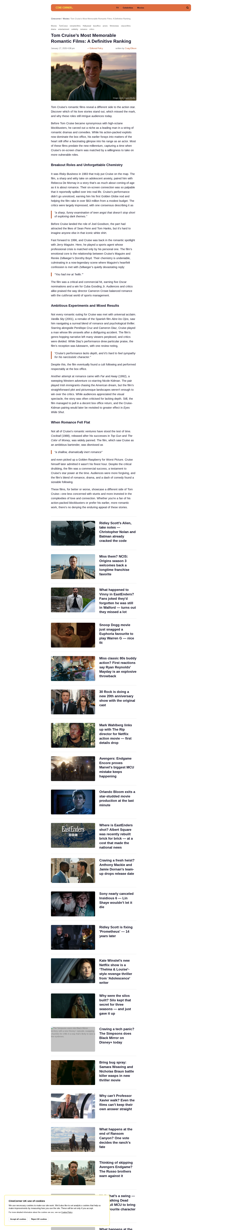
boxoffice (97, 26)
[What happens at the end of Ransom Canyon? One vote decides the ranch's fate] (93, 1139)
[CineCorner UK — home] (64, 7)
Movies (140, 8)
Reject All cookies (39, 1219)
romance (83, 29)
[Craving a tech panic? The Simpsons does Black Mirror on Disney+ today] (93, 1039)
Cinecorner (56, 19)
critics (91, 29)
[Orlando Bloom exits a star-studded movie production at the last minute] (93, 802)
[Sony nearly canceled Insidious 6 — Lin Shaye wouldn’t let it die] (93, 903)
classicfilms (126, 26)
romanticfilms (75, 26)
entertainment (63, 29)
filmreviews (114, 26)
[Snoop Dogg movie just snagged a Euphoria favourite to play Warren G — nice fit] (93, 635)
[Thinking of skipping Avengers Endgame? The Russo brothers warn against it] (93, 1172)
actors (105, 26)
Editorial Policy (96, 48)
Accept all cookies (18, 1219)
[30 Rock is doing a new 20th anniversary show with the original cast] (93, 702)
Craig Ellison (130, 48)
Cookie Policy (67, 1212)
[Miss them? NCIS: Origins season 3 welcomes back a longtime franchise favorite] (93, 566)
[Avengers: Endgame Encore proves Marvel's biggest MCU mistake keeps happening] (93, 768)
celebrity (74, 29)
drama (53, 29)
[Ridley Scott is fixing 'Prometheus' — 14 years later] (93, 937)
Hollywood (87, 26)
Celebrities (128, 8)
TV (117, 8)
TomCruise (63, 26)
